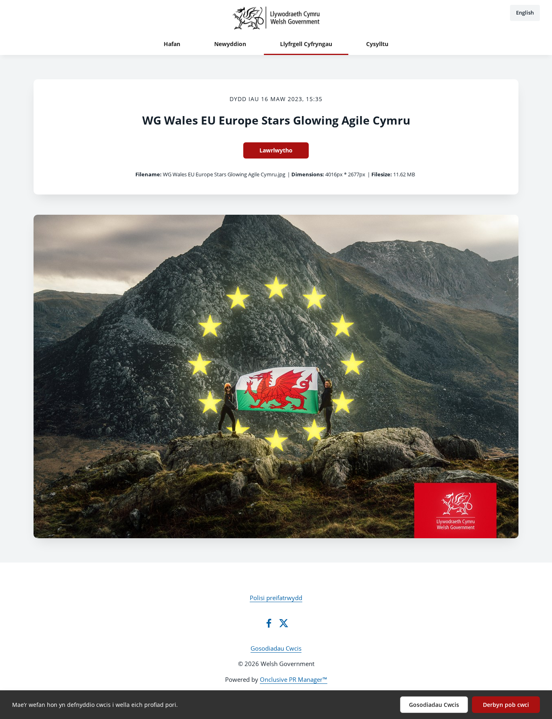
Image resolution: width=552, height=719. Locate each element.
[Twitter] (283, 623)
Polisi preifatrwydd (276, 598)
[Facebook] (268, 623)
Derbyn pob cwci (506, 704)
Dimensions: (307, 174)
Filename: (148, 174)
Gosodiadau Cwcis (276, 648)
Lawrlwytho (276, 150)
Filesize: (381, 174)
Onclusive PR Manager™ (293, 679)
